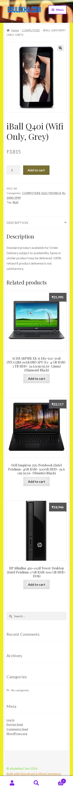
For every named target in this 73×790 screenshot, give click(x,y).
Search (36, 783)
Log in (10, 720)
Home (15, 30)
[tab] (36, 223)
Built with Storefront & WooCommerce (33, 774)
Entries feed (14, 724)
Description (17, 222)
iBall (15, 202)
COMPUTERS (31, 30)
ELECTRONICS (51, 193)
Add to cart (36, 170)
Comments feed (17, 729)
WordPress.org (16, 733)
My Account (12, 783)
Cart (56, 779)
